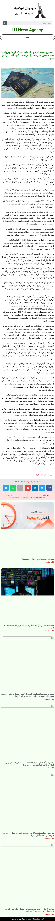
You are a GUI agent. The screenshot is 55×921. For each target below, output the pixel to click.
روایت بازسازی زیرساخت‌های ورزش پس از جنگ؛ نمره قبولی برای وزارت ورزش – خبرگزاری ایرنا (29, 910)
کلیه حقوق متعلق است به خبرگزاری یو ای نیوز (27, 919)
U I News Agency (27, 29)
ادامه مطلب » (49, 562)
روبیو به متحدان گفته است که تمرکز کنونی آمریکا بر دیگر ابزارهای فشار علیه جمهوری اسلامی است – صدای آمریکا (27, 695)
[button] (49, 488)
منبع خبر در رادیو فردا (45, 475)
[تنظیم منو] (27, 37)
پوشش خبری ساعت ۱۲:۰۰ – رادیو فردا (38, 559)
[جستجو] (5, 23)
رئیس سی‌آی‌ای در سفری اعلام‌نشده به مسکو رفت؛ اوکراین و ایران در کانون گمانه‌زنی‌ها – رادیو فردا (29, 763)
